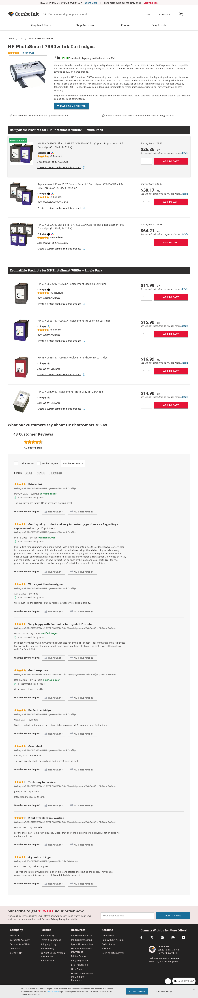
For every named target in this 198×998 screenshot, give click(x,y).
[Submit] (44, 14)
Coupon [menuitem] (125, 25)
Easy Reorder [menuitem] (159, 25)
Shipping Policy (48, 944)
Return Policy (47, 948)
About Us (14, 935)
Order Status (108, 944)
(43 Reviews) (27, 52)
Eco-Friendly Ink (79, 964)
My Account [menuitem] (165, 14)
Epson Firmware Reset (82, 944)
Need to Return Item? (113, 952)
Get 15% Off (16, 952)
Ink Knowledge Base (81, 935)
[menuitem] (183, 14)
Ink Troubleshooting (81, 939)
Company (16, 930)
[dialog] (99, 991)
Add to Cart (175, 161)
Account (107, 930)
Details (184, 153)
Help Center (77, 969)
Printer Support (79, 956)
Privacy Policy (58, 919)
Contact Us (15, 948)
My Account (108, 935)
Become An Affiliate (20, 944)
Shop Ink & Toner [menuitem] (40, 25)
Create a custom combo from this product (59, 167)
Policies (46, 930)
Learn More (91, 2)
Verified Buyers (50, 463)
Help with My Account (113, 939)
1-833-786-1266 (171, 958)
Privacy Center (48, 960)
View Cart (106, 948)
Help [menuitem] (147, 14)
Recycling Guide (79, 960)
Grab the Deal (151, 2)
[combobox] (90, 14)
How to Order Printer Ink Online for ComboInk (82, 976)
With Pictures (26, 463)
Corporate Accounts (20, 939)
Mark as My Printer (73, 105)
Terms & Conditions (51, 939)
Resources (78, 930)
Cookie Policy (52, 991)
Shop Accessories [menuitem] (86, 25)
